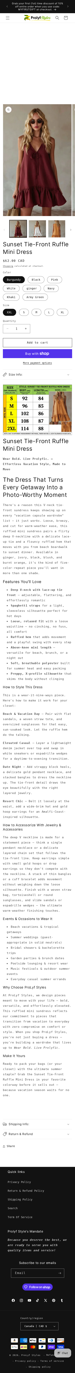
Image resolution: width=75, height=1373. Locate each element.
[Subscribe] (60, 1273)
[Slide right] (71, 230)
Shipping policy (40, 1367)
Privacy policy (25, 1361)
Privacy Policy (19, 1182)
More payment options (37, 363)
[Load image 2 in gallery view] (37, 229)
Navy (51, 288)
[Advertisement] (37, 63)
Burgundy (14, 279)
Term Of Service (20, 1217)
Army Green (35, 297)
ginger (32, 288)
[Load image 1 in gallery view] (18, 229)
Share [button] (11, 1146)
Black (36, 279)
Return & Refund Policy (26, 1190)
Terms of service (52, 1361)
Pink (54, 279)
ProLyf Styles (31, 1355)
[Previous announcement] (7, 6)
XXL (9, 312)
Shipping (8, 266)
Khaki (11, 297)
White (11, 288)
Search (13, 1208)
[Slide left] (4, 230)
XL (62, 312)
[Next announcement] (68, 6)
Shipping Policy (20, 1199)
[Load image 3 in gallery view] (56, 229)
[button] (7, 18)
